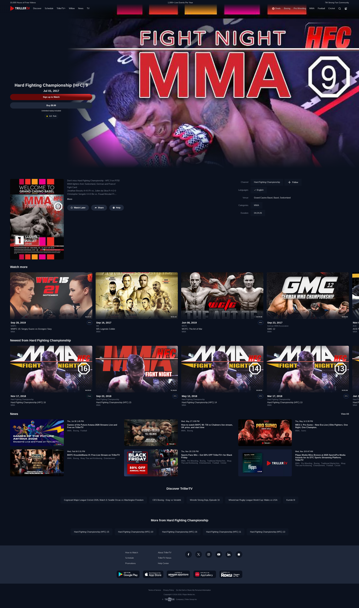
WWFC (13, 326)
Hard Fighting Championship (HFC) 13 (284, 402)
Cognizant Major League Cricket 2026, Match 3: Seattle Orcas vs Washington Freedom (104, 500)
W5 (97, 326)
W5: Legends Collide (105, 329)
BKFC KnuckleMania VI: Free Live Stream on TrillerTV (93, 455)
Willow (72, 8)
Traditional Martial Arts (216, 461)
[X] (198, 554)
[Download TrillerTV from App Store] (153, 574)
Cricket (331, 8)
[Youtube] (218, 554)
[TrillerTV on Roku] (230, 574)
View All (345, 414)
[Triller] (239, 554)
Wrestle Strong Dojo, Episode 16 (205, 500)
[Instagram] (208, 554)
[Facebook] (188, 554)
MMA (311, 8)
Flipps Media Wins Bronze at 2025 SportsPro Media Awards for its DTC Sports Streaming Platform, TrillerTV (320, 457)
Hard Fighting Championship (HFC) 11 (223, 532)
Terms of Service (154, 590)
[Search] (340, 8)
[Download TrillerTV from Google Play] (128, 574)
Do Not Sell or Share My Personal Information (193, 590)
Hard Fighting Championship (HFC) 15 (113, 402)
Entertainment (109, 458)
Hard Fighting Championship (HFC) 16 (28, 402)
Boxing (287, 8)
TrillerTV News (164, 558)
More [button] (69, 199)
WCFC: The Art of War (192, 329)
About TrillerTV (164, 552)
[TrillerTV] (20, 8)
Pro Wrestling (300, 8)
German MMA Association (277, 326)
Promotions (130, 563)
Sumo (303, 431)
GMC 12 (271, 329)
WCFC (184, 326)
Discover (37, 8)
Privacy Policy (168, 590)
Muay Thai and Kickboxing (91, 458)
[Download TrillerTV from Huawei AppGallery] (204, 574)
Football (321, 8)
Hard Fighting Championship (267, 182)
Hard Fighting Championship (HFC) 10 (135, 532)
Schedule (49, 8)
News (80, 8)
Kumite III (290, 500)
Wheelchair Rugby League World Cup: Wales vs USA (253, 500)
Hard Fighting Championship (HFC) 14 (199, 402)
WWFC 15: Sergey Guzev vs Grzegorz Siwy (31, 329)
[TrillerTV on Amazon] (178, 574)
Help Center (163, 563)
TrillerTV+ (61, 8)
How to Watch (131, 552)
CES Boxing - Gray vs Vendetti (167, 500)
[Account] (346, 8)
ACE (355, 326)
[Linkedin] (228, 554)
